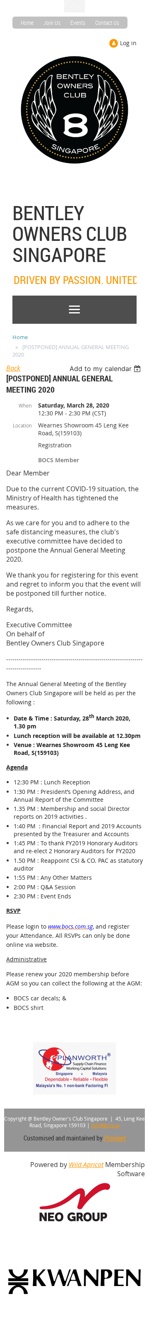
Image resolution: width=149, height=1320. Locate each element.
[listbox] (106, 369)
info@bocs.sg (105, 1125)
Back (13, 368)
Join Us (51, 23)
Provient (115, 1138)
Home (27, 23)
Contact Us (107, 23)
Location (22, 425)
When (25, 405)
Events (77, 23)
